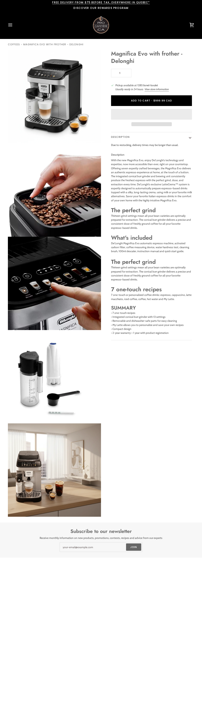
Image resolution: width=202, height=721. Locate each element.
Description (120, 137)
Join (133, 547)
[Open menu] (14, 25)
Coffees (14, 44)
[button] (151, 114)
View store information (157, 89)
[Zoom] (15, 135)
